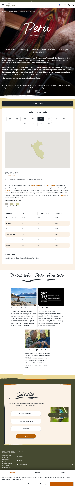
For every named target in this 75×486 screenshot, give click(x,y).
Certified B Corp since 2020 (37, 1)
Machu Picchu (10, 50)
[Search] (72, 5)
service (29, 311)
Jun (48, 118)
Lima (6, 193)
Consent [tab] (12, 472)
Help (20, 460)
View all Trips (58, 415)
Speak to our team (20, 88)
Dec (48, 123)
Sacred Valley (23, 50)
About (21, 456)
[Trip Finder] (23, 297)
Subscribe (26, 436)
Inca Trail (35, 50)
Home (4, 11)
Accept (61, 484)
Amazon (7, 190)
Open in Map (5, 465)
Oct (33, 123)
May (41, 118)
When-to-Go (23, 11)
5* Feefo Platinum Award (25, 323)
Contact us (65, 5)
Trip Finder (11, 11)
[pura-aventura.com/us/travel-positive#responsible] (51, 297)
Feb (17, 118)
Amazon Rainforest (48, 50)
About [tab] (63, 472)
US (60, 5)
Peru (16, 11)
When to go (37, 104)
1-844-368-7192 (69, 5)
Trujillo (62, 195)
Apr (33, 118)
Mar (25, 118)
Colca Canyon (63, 50)
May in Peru (31, 11)
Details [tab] (37, 472)
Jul (56, 118)
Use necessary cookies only (37, 484)
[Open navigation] (3, 5)
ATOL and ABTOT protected (20, 325)
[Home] (10, 5)
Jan (10, 118)
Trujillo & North (38, 52)
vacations (14, 321)
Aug (64, 118)
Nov (41, 123)
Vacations (22, 452)
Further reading (24, 465)
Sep (25, 123)
